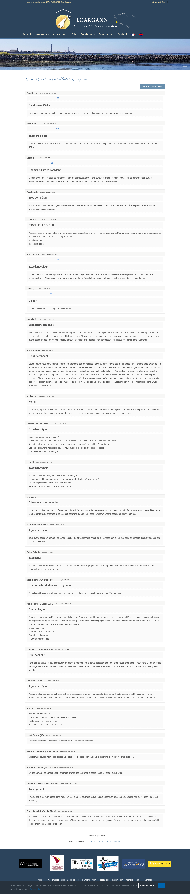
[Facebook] (167, 2)
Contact (122, 34)
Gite (74, 34)
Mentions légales (134, 880)
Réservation (106, 34)
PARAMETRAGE (147, 885)
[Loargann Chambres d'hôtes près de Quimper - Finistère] (95, 19)
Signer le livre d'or (152, 86)
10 (111, 841)
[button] (183, 66)
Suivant (117, 841)
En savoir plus (35, 889)
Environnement (89, 880)
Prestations (88, 34)
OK (161, 885)
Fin (122, 841)
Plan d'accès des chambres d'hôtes (63, 880)
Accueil (27, 34)
